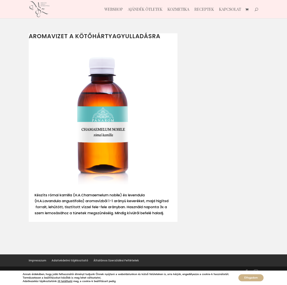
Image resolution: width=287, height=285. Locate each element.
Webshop (113, 10)
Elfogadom (251, 278)
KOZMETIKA (178, 10)
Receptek (204, 10)
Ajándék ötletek (145, 10)
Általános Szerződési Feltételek (116, 260)
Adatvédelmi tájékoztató (70, 260)
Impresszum (37, 260)
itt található (65, 281)
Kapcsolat (230, 10)
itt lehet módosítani (129, 281)
